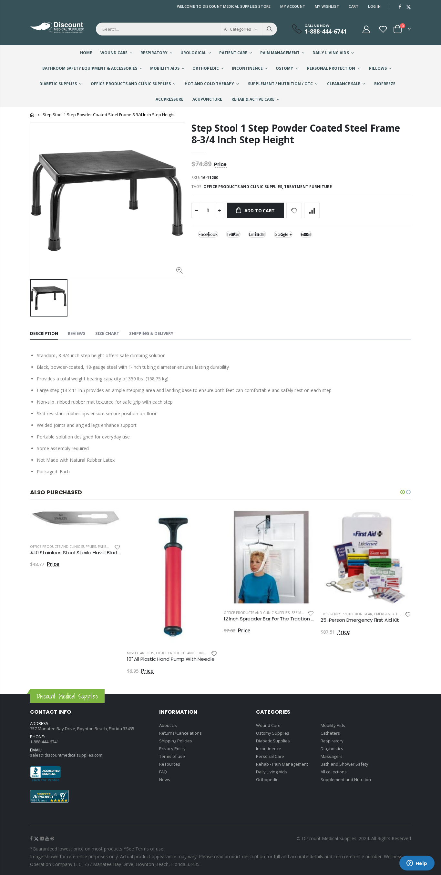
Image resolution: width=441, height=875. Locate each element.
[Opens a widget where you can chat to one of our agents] (417, 864)
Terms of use (172, 756)
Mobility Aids (333, 725)
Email (306, 234)
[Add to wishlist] (294, 210)
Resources (169, 764)
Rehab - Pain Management (282, 764)
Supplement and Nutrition (346, 779)
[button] (402, 492)
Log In (374, 6)
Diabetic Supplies (273, 741)
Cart (353, 6)
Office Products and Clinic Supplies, (243, 186)
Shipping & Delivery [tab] (151, 333)
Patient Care (109, 546)
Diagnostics (332, 748)
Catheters (330, 733)
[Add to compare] (312, 210)
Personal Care (270, 756)
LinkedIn (257, 234)
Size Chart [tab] (107, 333)
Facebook (208, 234)
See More (300, 612)
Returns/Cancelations (180, 733)
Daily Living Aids (271, 772)
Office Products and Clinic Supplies (63, 546)
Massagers (332, 756)
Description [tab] (44, 333)
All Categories (237, 29)
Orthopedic (267, 779)
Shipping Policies (175, 741)
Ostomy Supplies (272, 733)
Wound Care (268, 725)
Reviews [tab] (77, 333)
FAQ (163, 772)
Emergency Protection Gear (346, 614)
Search (269, 29)
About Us (168, 725)
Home (32, 115)
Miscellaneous (140, 653)
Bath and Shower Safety (344, 764)
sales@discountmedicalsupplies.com (66, 755)
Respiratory (332, 741)
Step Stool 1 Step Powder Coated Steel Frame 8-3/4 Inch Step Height (295, 133)
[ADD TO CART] (110, 520)
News (164, 779)
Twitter (233, 234)
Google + (283, 234)
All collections (334, 772)
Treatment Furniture (308, 186)
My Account (292, 6)
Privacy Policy (172, 748)
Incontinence (268, 748)
